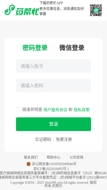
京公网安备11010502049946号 (54, 164)
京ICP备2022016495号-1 (51, 169)
